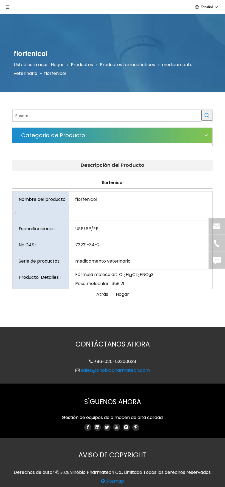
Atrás (102, 294)
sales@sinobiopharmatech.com (115, 370)
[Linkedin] (97, 427)
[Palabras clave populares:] (206, 115)
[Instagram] (126, 427)
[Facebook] (87, 427)
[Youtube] (116, 427)
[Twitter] (107, 427)
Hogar (122, 294)
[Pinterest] (135, 427)
